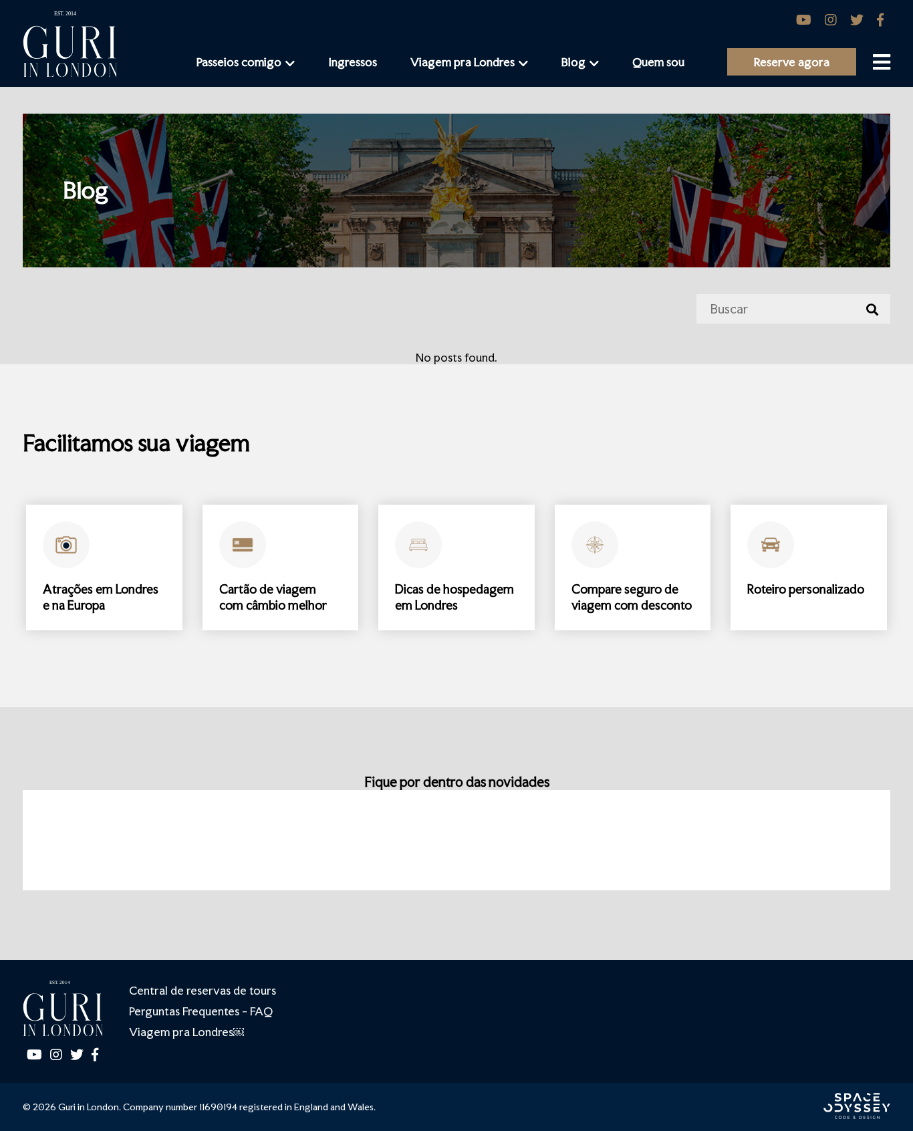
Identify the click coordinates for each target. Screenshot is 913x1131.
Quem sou (658, 62)
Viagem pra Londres (462, 62)
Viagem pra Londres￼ (186, 1032)
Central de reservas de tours (202, 990)
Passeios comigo (239, 62)
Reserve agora (791, 62)
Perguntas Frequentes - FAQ (201, 1011)
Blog (573, 62)
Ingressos (352, 62)
